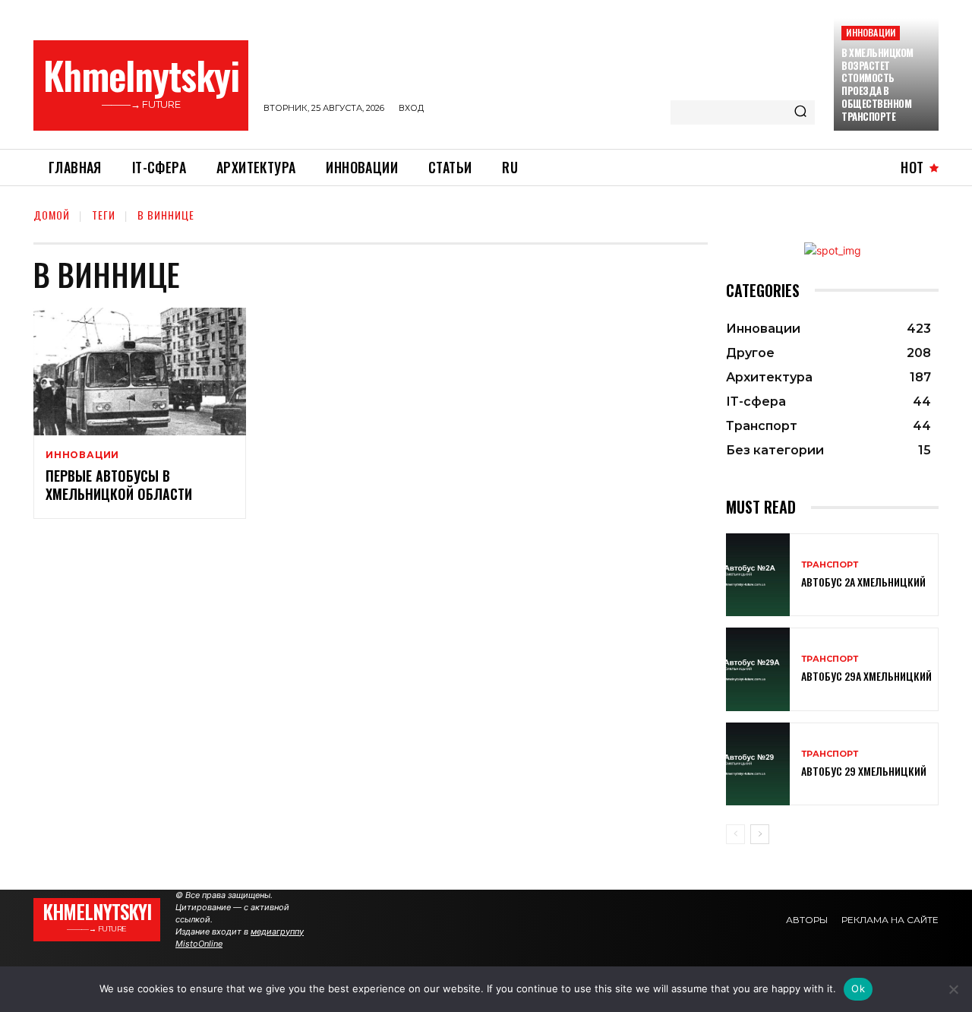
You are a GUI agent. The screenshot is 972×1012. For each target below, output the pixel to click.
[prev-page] (735, 834)
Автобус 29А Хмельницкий (866, 676)
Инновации (870, 32)
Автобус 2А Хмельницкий (863, 582)
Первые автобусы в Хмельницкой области (119, 484)
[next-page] (759, 834)
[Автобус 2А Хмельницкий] (758, 574)
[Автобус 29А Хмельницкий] (758, 669)
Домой (51, 215)
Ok (858, 988)
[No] (953, 989)
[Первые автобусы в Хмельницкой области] (139, 371)
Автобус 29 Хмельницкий (863, 771)
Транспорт (829, 565)
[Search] (800, 112)
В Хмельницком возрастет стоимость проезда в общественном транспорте (877, 84)
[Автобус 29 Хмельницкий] (758, 764)
